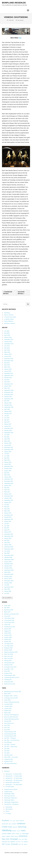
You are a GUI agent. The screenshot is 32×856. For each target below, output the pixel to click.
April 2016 (7, 439)
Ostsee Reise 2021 (9, 663)
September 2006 (8, 570)
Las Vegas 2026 (8, 646)
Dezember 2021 (8, 384)
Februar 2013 (7, 494)
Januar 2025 (7, 356)
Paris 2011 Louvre (9, 723)
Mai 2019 (6, 401)
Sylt (3, 844)
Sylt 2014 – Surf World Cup (11, 740)
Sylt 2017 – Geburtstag (10, 747)
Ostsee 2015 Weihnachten (11, 719)
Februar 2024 (8, 369)
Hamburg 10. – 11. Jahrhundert (14, 776)
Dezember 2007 (8, 564)
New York (5, 839)
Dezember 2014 (8, 466)
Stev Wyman (20, 20)
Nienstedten (9, 809)
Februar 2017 (7, 424)
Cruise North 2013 (9, 620)
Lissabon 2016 (8, 706)
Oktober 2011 (7, 517)
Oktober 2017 (8, 414)
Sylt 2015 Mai (8, 742)
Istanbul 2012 (8, 635)
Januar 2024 (7, 371)
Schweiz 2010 (8, 673)
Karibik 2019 (7, 642)
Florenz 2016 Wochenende (11, 702)
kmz (20, 834)
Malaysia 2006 (8, 648)
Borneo (10, 824)
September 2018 (8, 407)
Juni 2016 (6, 435)
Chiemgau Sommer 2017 (11, 698)
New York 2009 (8, 654)
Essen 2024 (7, 700)
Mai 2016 (6, 437)
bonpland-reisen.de (14, 2)
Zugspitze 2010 (8, 759)
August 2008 (8, 562)
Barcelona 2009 (8, 610)
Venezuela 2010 (8, 682)
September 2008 (9, 560)
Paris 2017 (7, 728)
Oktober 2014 (8, 469)
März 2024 (7, 367)
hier (20, 38)
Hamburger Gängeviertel (11, 802)
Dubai (10, 827)
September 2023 (8, 375)
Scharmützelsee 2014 (10, 732)
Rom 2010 (7, 671)
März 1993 (7, 589)
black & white (5, 824)
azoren (14, 821)
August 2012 (7, 502)
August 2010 (7, 538)
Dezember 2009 (8, 547)
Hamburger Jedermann (10, 798)
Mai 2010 (6, 541)
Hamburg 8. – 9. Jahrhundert (13, 774)
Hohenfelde (9, 807)
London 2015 (7, 709)
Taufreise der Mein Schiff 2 (11, 678)
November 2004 (8, 581)
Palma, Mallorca (8, 321)
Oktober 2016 (8, 431)
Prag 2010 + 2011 (8, 669)
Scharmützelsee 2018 (10, 736)
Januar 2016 (7, 445)
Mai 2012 (6, 507)
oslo (23, 839)
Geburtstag (22, 827)
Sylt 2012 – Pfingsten (10, 738)
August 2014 (7, 471)
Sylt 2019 (6, 749)
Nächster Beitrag (21, 292)
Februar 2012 (7, 513)
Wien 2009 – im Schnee (11, 757)
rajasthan (12, 842)
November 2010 (8, 534)
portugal (4, 842)
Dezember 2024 (8, 359)
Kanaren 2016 (8, 637)
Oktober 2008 (8, 557)
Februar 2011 (7, 532)
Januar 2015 (7, 464)
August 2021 (7, 386)
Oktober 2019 (8, 397)
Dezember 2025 (8, 340)
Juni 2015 (6, 456)
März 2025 (7, 352)
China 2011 (7, 616)
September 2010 (8, 536)
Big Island (22, 821)
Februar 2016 (7, 443)
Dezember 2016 (8, 428)
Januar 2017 (7, 426)
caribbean (21, 823)
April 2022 (7, 382)
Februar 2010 (7, 545)
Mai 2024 (7, 363)
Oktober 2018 (8, 405)
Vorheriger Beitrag (7, 292)
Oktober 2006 (8, 568)
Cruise (4, 827)
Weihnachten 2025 (9, 684)
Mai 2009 (7, 553)
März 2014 (7, 475)
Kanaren (14, 834)
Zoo (22, 844)
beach (17, 821)
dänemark (15, 827)
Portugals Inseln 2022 (10, 667)
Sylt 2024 (7, 753)
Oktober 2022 (8, 378)
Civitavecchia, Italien (10, 317)
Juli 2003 (6, 585)
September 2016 (8, 433)
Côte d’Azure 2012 (9, 618)
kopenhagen (25, 834)
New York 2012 (8, 656)
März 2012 (7, 511)
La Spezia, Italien (9, 319)
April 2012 (7, 509)
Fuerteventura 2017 (9, 627)
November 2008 (8, 555)
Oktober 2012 (8, 498)
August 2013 (7, 486)
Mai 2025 (6, 348)
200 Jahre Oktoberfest (10, 764)
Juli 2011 (6, 524)
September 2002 (8, 587)
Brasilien (14, 824)
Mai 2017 (6, 420)
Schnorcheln (18, 842)
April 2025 (7, 350)
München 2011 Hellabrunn (11, 715)
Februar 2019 (7, 403)
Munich (16, 836)
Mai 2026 (6, 333)
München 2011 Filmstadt (11, 717)
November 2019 (8, 395)
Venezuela (14, 844)
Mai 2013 (6, 488)
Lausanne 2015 (8, 704)
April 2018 (7, 409)
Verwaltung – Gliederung (11, 804)
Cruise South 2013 (9, 622)
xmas (19, 844)
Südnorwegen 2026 (9, 675)
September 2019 (8, 399)
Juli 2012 (6, 505)
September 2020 (8, 390)
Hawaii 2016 (7, 629)
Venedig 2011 (7, 680)
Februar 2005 (8, 579)
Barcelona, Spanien (9, 323)
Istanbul (4, 834)
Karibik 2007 (7, 639)
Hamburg (6, 771)
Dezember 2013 (8, 479)
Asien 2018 (7, 606)
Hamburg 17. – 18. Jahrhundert (14, 785)
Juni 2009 (7, 551)
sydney (26, 842)
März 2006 (7, 572)
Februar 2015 (7, 462)
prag (9, 842)
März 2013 (7, 492)
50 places (5, 820)
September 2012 (8, 500)
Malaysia (8, 836)
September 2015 (8, 450)
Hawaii (14, 831)
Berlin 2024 (7, 694)
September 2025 (8, 344)
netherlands (23, 836)
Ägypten (25, 844)
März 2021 (7, 388)
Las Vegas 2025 (8, 644)
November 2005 (8, 574)
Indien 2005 (7, 633)
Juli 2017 (6, 416)
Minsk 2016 (7, 713)
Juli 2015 (6, 454)
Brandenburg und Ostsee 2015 (12, 692)
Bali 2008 (7, 608)
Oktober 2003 (8, 583)
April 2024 (7, 365)
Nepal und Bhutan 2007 (11, 652)
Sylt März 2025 (8, 755)
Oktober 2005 (8, 577)
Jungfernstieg (8, 792)
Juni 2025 (7, 346)
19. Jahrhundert (10, 787)
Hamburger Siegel (9, 794)
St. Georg (8, 813)
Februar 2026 (8, 337)
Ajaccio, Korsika (8, 315)
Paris (25, 839)
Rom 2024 (7, 730)
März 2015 (7, 460)
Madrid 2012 (7, 711)
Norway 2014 (8, 661)
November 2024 (8, 361)
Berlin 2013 (7, 612)
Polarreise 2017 (8, 665)
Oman (20, 839)
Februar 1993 (7, 591)
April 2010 (7, 543)
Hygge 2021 (7, 631)
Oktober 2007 (8, 566)
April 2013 (7, 490)
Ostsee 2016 (7, 721)
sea (22, 842)
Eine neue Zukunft (9, 796)
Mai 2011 (6, 528)
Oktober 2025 (8, 342)
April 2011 (6, 530)
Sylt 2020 (7, 751)
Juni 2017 (6, 418)
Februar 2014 (7, 477)
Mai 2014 (6, 473)
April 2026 (7, 335)
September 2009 (8, 549)
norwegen (14, 839)
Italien (9, 834)
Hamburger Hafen (9, 800)
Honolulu (18, 831)
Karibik (17, 834)
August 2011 (7, 521)
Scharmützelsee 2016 (10, 734)
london (3, 836)
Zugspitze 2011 (8, 761)
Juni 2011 (6, 526)
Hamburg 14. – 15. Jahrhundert (14, 780)
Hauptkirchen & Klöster (10, 789)
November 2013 (8, 481)
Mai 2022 (6, 380)
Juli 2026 (6, 331)
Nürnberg (7, 313)
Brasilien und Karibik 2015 (11, 614)
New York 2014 (8, 659)
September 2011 (8, 519)
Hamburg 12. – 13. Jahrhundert (14, 778)
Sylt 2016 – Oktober (9, 744)
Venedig (7, 844)
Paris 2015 (7, 725)
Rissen (7, 811)
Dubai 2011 (7, 625)
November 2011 (8, 515)
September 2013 (8, 483)
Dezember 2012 (8, 496)
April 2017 (7, 422)
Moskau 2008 (8, 650)
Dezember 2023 (8, 373)
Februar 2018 (7, 411)
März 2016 (7, 441)
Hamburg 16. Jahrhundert (13, 782)
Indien (23, 830)
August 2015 (7, 452)
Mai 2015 (6, 458)
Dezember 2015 (8, 447)
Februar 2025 (8, 354)
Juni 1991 (6, 593)
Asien (11, 821)
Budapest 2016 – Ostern (11, 696)
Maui (12, 836)
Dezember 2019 (8, 392)
